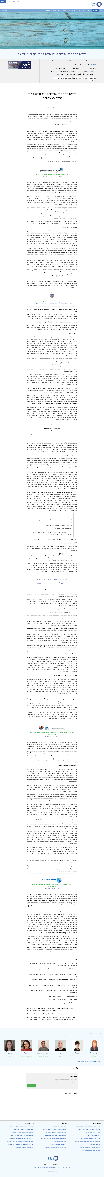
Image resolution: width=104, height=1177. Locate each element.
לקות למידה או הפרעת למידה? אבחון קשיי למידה (90, 1147)
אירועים (48, 10)
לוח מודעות (72, 10)
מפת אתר (36, 1167)
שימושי (54, 10)
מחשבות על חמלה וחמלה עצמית (59, 1141)
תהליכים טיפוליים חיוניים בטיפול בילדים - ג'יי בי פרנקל (22, 1135)
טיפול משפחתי (93, 80)
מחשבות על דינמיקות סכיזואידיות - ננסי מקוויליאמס (22, 1132)
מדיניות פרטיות (44, 1167)
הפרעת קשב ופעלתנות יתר (65, 78)
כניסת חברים (32, 1086)
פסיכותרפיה (56, 78)
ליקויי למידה (85, 78)
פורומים (64, 10)
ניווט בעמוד (5, 10)
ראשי (101, 10)
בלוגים (89, 10)
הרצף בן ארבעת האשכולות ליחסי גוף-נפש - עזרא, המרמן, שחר (20, 1141)
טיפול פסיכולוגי (93, 78)
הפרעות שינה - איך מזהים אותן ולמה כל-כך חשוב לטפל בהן (88, 1126)
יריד (59, 10)
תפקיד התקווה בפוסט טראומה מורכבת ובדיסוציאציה (55, 1147)
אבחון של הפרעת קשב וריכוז (94, 1135)
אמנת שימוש (52, 1167)
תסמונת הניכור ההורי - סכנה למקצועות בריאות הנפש (55, 1135)
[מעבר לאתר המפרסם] (19, 65)
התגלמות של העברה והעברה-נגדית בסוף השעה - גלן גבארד (20, 1144)
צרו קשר (9, 1)
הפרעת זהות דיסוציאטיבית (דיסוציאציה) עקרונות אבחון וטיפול (53, 1138)
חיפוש (2, 1)
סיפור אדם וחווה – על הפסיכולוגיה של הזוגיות (91, 1150)
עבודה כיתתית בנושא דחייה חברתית (58, 1126)
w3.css (55, 1171)
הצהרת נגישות (60, 1167)
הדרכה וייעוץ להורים (77, 78)
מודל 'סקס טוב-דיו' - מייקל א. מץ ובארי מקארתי (23, 1129)
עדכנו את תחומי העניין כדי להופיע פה (88, 1061)
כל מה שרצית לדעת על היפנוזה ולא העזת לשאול (56, 1132)
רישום (14, 1)
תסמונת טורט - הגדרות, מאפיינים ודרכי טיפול (90, 1138)
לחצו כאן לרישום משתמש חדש (69, 1082)
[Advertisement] (57, 1108)
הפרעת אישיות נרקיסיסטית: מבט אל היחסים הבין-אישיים (54, 1129)
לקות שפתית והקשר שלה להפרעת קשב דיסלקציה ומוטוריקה (87, 1141)
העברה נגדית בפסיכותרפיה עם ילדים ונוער (57, 1144)
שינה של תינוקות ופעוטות (95, 1144)
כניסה (18, 1)
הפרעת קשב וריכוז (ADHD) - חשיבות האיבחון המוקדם (89, 1129)
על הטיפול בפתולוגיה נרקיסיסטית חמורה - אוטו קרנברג (21, 1138)
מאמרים (95, 10)
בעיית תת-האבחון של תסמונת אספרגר (92, 1132)
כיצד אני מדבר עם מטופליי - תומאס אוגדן (24, 1147)
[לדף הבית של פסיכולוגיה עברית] (95, 4)
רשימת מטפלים (81, 10)
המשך (58, 74)
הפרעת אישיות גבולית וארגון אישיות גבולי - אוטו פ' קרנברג (21, 1126)
